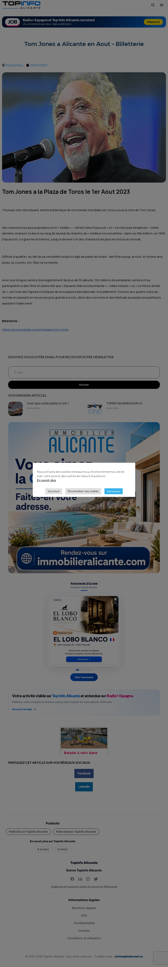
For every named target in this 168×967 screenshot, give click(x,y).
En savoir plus (46, 480)
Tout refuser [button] (54, 491)
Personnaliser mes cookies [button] (83, 491)
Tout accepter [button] (113, 491)
